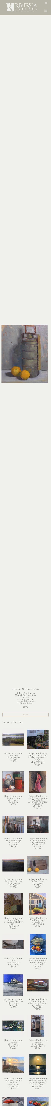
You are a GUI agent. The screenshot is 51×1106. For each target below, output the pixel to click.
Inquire (25, 715)
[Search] (46, 3)
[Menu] (45, 11)
